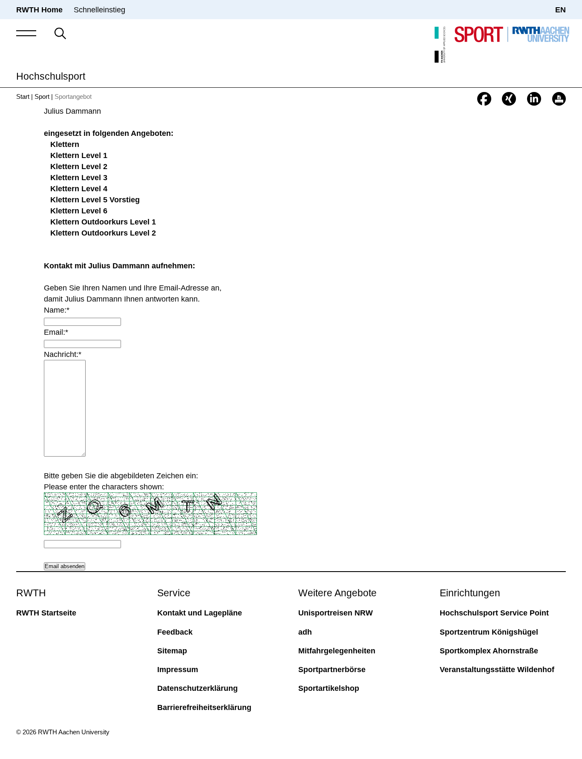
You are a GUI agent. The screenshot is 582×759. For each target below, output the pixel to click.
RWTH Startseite (46, 612)
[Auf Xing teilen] (509, 99)
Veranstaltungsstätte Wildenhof (497, 669)
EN (560, 9)
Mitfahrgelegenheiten (336, 650)
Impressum (177, 669)
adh (305, 631)
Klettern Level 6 (78, 210)
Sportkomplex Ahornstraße (489, 650)
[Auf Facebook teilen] (484, 99)
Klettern (64, 144)
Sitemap (172, 650)
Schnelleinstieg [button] (99, 9)
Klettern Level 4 (78, 188)
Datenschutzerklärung (197, 688)
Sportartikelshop (328, 688)
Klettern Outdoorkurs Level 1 (103, 221)
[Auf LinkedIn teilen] (534, 99)
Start (22, 96)
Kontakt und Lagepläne (199, 612)
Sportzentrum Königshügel (489, 631)
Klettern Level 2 (78, 166)
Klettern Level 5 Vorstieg (95, 199)
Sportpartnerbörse (332, 669)
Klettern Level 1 (78, 155)
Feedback (175, 631)
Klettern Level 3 (78, 177)
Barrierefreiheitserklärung (204, 707)
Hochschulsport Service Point (494, 612)
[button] (26, 33)
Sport (42, 96)
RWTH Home (39, 9)
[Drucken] (559, 99)
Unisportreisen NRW (335, 612)
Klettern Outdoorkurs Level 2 (103, 232)
